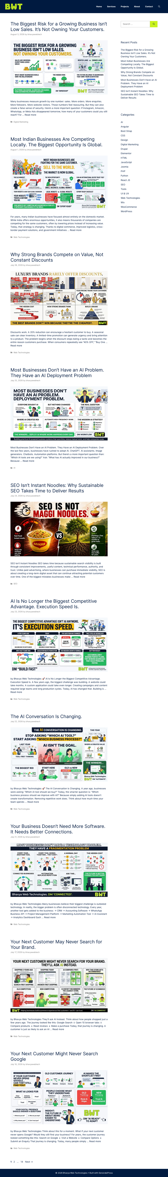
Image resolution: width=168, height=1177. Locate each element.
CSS (123, 135)
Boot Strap (126, 131)
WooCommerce (129, 207)
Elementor (126, 153)
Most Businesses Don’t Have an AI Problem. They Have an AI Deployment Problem (57, 372)
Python (124, 175)
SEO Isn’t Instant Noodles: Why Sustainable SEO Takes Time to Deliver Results (56, 487)
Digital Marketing (21, 122)
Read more (30, 114)
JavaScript (126, 162)
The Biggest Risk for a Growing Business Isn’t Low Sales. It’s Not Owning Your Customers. (58, 26)
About (137, 6)
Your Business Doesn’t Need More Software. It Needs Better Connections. (57, 828)
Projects (125, 6)
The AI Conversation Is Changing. (46, 716)
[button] (159, 6)
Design (124, 140)
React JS (125, 180)
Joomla (124, 166)
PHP (123, 171)
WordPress (126, 211)
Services (111, 6)
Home (99, 6)
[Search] (154, 24)
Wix (123, 202)
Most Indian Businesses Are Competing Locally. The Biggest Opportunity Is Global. (56, 141)
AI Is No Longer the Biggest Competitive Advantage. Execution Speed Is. (53, 603)
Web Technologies (22, 237)
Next (29, 1161)
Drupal (124, 149)
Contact (149, 6)
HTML (124, 158)
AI (14, 468)
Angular (125, 126)
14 (22, 1161)
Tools (123, 189)
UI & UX (125, 193)
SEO (15, 584)
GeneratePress (106, 1173)
